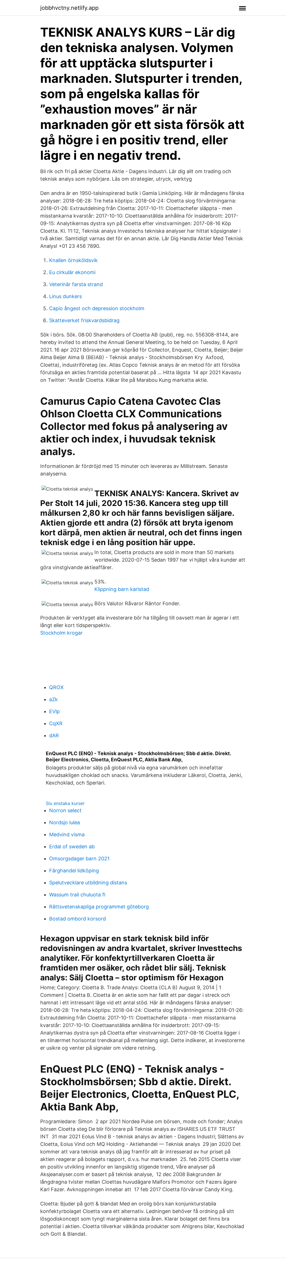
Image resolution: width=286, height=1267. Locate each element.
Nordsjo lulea (64, 822)
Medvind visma (67, 834)
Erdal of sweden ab (72, 846)
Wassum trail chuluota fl (77, 895)
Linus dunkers (65, 296)
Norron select (65, 810)
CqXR (56, 723)
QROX (56, 687)
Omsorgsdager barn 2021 (79, 858)
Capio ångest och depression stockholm (96, 308)
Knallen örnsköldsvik (73, 260)
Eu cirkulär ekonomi (72, 272)
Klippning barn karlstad (121, 589)
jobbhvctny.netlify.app (69, 8)
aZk (53, 699)
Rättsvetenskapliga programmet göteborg (99, 907)
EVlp (54, 711)
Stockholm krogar (61, 633)
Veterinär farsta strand (76, 284)
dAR (54, 735)
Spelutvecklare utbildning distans (88, 883)
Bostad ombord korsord (77, 919)
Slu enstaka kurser (65, 803)
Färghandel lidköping (74, 870)
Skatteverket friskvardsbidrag (84, 320)
